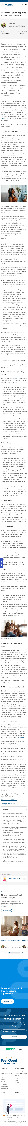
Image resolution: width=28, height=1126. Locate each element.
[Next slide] (22, 952)
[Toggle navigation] (2, 4)
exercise (17, 378)
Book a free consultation (21, 1073)
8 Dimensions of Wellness (9, 800)
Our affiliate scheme (6, 1082)
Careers (3, 1077)
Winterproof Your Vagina (8, 804)
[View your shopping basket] (26, 5)
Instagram (17, 1078)
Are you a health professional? (5, 1087)
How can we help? (19, 1071)
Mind (10, 738)
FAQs (2, 1071)
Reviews (3, 1079)
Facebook (17, 1075)
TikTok (16, 1080)
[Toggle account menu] (22, 4)
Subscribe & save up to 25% (6, 1074)
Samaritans (20, 738)
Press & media (18, 1084)
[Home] (9, 5)
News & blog (4, 1084)
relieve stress (5, 118)
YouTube (17, 1082)
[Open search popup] (19, 4)
